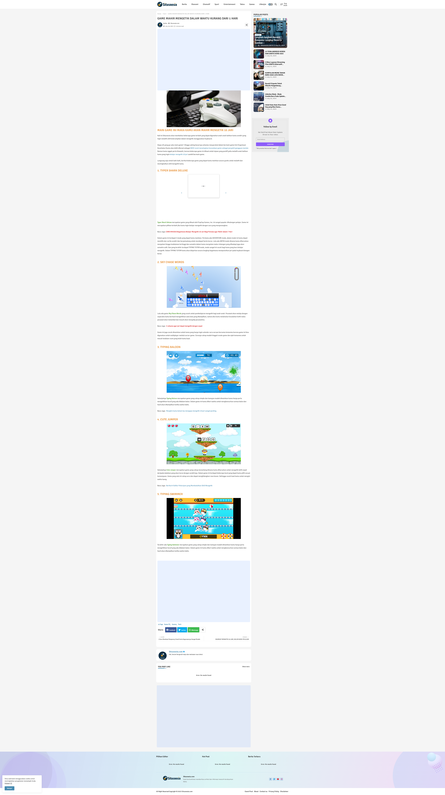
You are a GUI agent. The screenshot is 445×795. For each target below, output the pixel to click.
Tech (164, 14)
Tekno (242, 4)
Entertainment (229, 4)
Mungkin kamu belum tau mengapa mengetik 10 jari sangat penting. (191, 411)
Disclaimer (284, 791)
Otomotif (206, 4)
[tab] (184, 4)
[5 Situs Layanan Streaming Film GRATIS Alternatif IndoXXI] (259, 64)
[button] (270, 4)
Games (252, 4)
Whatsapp (194, 630)
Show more (246, 667)
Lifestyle (262, 4)
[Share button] (202, 629)
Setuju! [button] (9, 788)
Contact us (263, 791)
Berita (184, 4)
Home (159, 14)
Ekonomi (194, 4)
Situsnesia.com (176, 651)
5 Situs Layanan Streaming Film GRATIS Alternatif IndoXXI (275, 63)
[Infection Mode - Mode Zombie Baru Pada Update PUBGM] (259, 96)
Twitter (183, 630)
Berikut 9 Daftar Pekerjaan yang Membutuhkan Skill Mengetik (189, 486)
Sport (217, 4)
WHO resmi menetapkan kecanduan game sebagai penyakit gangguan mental (219, 148)
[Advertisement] (203, 59)
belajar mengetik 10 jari (179, 154)
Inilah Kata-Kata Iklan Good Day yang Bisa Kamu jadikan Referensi (275, 106)
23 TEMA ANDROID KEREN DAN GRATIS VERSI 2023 (275, 52)
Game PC (167, 624)
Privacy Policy (274, 791)
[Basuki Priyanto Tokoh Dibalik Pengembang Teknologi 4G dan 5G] (259, 86)
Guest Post (249, 791)
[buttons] (270, 779)
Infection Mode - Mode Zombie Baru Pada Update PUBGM (274, 95)
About (256, 791)
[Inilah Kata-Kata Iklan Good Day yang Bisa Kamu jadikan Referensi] (259, 107)
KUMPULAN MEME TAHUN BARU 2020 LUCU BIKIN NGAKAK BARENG (275, 74)
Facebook (172, 630)
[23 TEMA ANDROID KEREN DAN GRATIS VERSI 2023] (259, 54)
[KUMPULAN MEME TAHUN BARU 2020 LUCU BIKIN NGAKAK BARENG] (259, 75)
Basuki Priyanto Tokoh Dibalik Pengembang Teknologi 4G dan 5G (273, 84)
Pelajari (7, 783)
